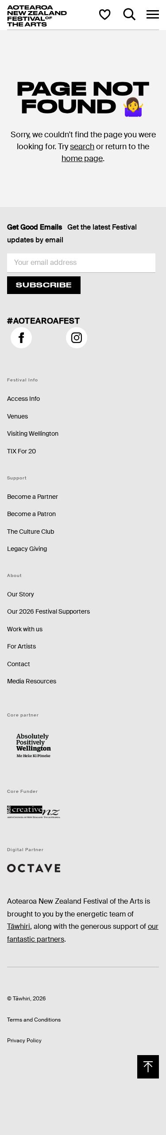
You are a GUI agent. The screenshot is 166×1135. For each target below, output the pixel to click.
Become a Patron (31, 514)
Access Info (23, 399)
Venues (17, 416)
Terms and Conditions (34, 1019)
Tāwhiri (18, 926)
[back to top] (148, 1066)
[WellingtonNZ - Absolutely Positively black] (33, 745)
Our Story (20, 594)
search (82, 146)
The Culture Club (30, 531)
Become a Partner (32, 497)
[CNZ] (33, 811)
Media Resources (31, 681)
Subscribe (44, 285)
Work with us (24, 629)
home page (82, 158)
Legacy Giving (27, 549)
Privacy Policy (24, 1040)
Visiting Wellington (32, 433)
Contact (18, 664)
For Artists (21, 646)
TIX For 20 (21, 451)
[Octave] (33, 867)
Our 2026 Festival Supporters (48, 611)
